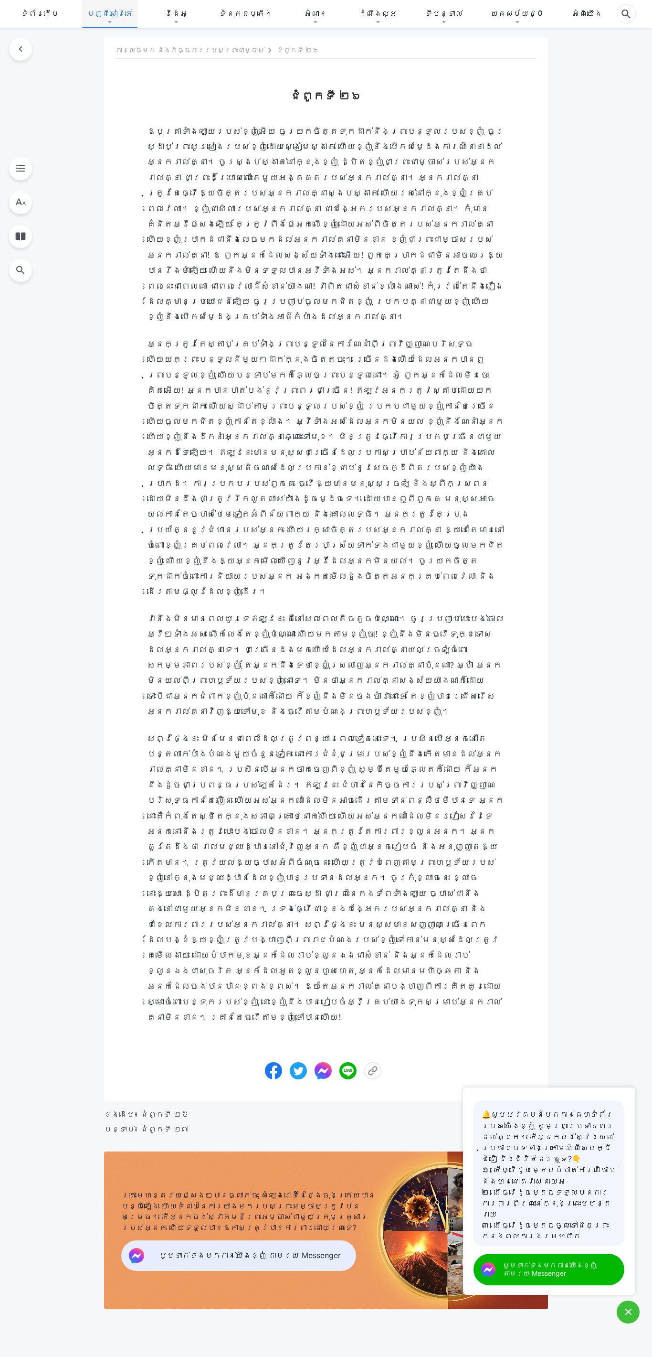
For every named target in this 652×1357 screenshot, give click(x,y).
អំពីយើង (587, 13)
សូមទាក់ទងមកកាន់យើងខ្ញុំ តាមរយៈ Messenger (550, 1269)
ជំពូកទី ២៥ (165, 1114)
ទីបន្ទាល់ (444, 13)
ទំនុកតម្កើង (246, 13)
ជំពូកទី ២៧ (165, 1129)
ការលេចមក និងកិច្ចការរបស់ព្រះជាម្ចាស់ (190, 50)
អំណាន (315, 13)
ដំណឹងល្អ (378, 13)
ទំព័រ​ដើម (40, 13)
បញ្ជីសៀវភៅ (110, 13)
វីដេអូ (176, 13)
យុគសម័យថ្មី (517, 13)
